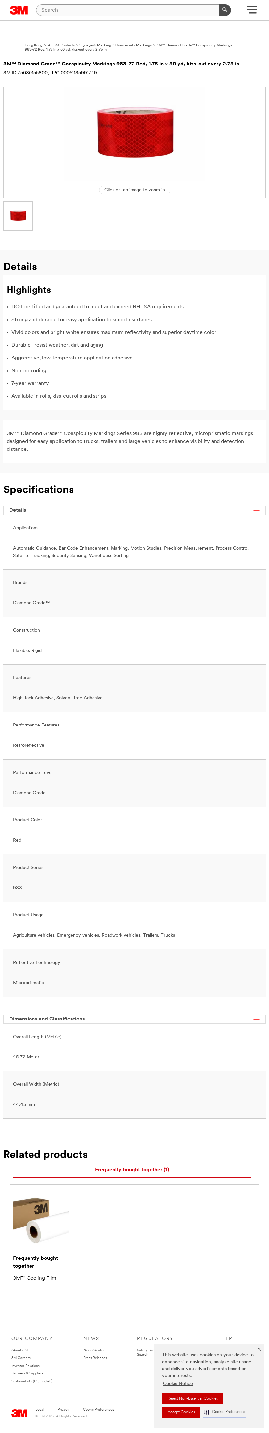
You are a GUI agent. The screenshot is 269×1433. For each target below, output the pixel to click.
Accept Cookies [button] (181, 1412)
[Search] (225, 10)
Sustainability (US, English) (31, 1381)
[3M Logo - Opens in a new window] (19, 10)
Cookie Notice (178, 1383)
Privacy (63, 1410)
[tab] (132, 1170)
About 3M (19, 1350)
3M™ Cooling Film (34, 1278)
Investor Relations (25, 1366)
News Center (94, 1350)
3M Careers (21, 1358)
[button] (224, 1412)
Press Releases (95, 1358)
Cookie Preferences (98, 1410)
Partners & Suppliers (27, 1373)
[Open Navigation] (252, 11)
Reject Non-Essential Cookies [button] (193, 1399)
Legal (39, 1410)
